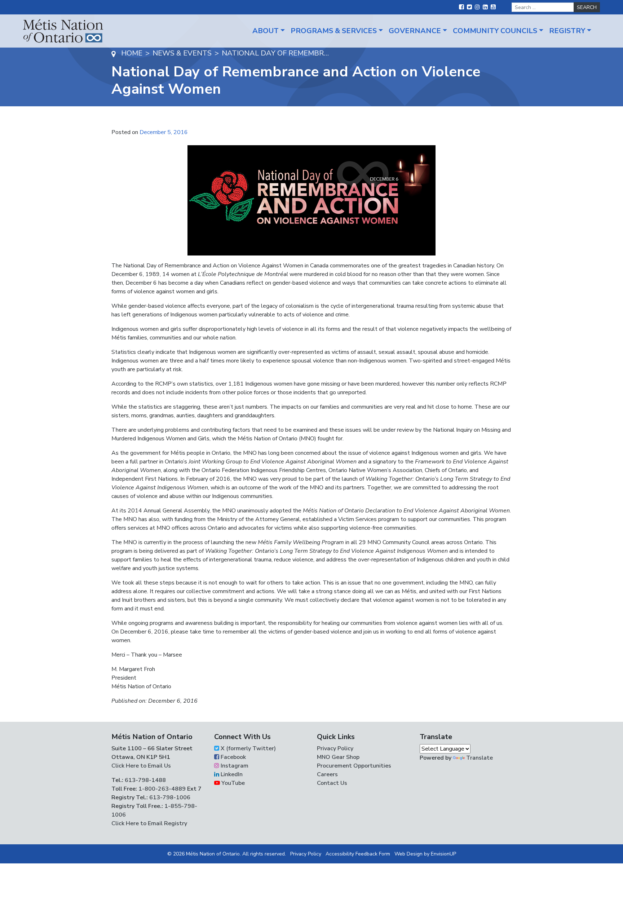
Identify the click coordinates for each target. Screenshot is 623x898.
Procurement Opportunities (354, 766)
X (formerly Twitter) (247, 748)
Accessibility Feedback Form (358, 853)
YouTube (232, 783)
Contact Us (332, 783)
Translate (479, 758)
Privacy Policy (335, 748)
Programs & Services (334, 31)
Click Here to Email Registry (149, 823)
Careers (327, 774)
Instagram (233, 766)
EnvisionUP (443, 853)
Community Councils (495, 31)
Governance (415, 31)
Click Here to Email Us (141, 766)
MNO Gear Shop (338, 757)
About (265, 31)
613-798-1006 (169, 797)
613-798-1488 (145, 780)
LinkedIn (231, 774)
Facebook (232, 757)
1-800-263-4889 (162, 789)
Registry (567, 31)
